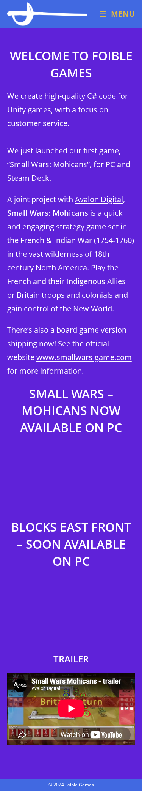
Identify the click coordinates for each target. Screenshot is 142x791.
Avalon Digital (99, 199)
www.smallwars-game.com (84, 357)
